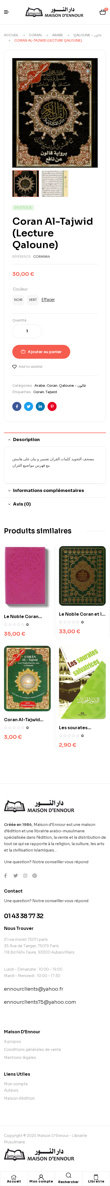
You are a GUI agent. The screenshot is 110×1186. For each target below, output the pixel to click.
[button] (88, 69)
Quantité (19, 320)
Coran (35, 35)
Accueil (11, 35)
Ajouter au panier (45, 351)
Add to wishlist (31, 367)
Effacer (48, 300)
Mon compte (41, 1181)
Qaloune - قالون (87, 35)
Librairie (96, 1181)
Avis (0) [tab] (22, 504)
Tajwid (51, 392)
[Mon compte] (41, 1177)
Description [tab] (26, 439)
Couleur (20, 289)
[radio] (18, 300)
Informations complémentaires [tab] (48, 490)
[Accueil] (14, 1177)
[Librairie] (96, 1177)
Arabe (57, 35)
